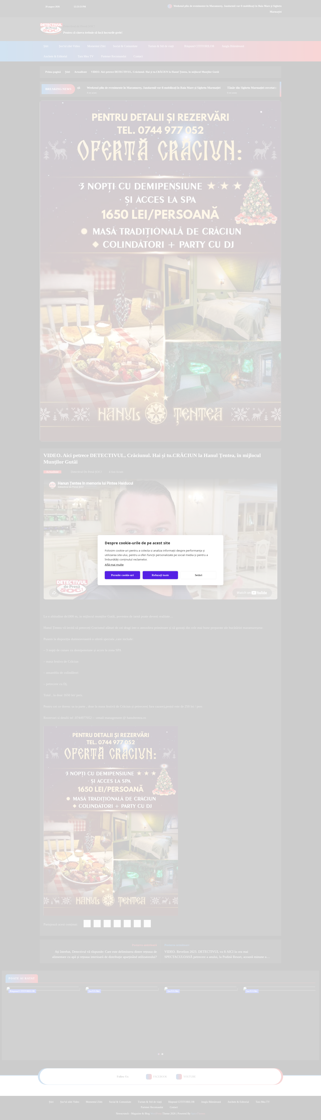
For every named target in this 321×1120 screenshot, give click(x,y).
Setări (198, 575)
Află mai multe (114, 564)
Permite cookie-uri (122, 575)
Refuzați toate (160, 575)
